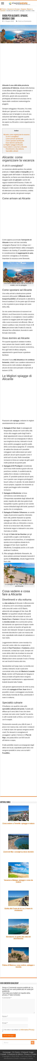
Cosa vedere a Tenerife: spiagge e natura (18, 823)
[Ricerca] (32, 1042)
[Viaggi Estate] (20, 3)
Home (4, 9)
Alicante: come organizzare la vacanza (16, 134)
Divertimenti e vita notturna (15, 149)
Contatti (3, 1054)
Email (5, 1023)
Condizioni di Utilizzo (15, 1054)
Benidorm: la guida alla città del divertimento (18, 937)
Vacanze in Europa (13, 9)
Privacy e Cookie (30, 1054)
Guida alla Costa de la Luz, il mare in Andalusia (18, 909)
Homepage (7, 1052)
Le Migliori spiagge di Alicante (13, 145)
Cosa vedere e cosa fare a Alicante (15, 147)
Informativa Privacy (27, 1030)
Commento (6, 998)
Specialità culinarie (12, 151)
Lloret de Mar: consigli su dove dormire (18, 852)
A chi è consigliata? (12, 136)
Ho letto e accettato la (18, 1030)
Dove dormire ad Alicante (14, 143)
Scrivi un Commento (24, 21)
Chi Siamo (16, 1052)
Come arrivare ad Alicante (14, 138)
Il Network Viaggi (27, 1052)
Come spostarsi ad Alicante (15, 141)
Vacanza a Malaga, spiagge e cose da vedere (18, 881)
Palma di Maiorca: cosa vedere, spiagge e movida (18, 966)
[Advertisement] (18, 64)
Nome (5, 1016)
